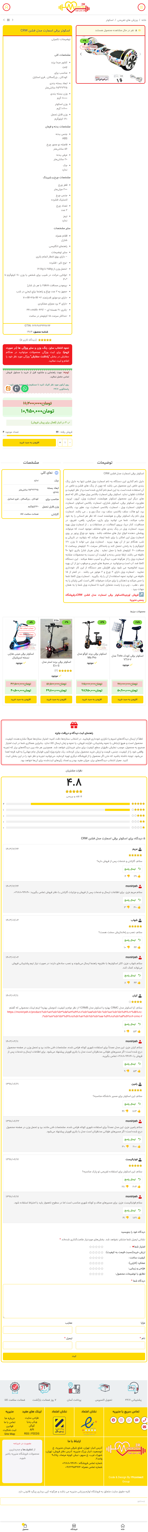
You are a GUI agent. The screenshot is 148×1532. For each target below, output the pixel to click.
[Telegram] (113, 1420)
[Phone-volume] (16, 388)
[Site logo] (74, 7)
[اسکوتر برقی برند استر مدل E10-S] (56, 639)
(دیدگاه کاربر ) (28, 340)
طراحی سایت (32, 1418)
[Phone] (144, 1420)
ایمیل (68, 1338)
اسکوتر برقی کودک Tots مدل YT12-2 (127, 658)
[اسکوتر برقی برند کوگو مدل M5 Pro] (92, 634)
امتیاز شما (138, 1247)
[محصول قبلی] (12, 20)
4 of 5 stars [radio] (93, 1246)
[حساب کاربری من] (6, 7)
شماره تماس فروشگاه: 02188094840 (82, 1463)
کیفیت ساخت (137, 1258)
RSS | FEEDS (31, 1434)
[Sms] (136, 1420)
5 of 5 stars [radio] (90, 1246)
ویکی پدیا (32, 1422)
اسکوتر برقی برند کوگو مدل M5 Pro (91, 656)
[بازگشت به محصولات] (8, 20)
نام (142, 1338)
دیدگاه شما (138, 1281)
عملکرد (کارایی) (137, 1263)
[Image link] (89, 1426)
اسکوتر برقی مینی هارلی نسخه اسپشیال (21, 656)
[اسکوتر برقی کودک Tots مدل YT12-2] (127, 635)
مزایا (143, 1323)
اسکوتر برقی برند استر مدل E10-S (56, 664)
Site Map (9, 1434)
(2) (56, 670)
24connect (137, 1477)
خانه (144, 20)
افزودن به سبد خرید (29, 442)
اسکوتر (109, 20)
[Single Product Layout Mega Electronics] (8, 388)
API (32, 1430)
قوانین (9, 1426)
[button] (140, 54)
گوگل (32, 1426)
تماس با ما (9, 1422)
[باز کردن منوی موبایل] (141, 7)
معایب (68, 1323)
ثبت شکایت (9, 1430)
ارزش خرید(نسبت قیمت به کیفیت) (125, 1252)
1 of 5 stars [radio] (102, 1246)
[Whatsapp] (25, 388)
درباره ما (10, 1418)
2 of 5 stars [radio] (99, 1246)
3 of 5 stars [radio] (96, 1246)
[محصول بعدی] (4, 20)
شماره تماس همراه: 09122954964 (83, 1467)
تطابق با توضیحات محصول (130, 1274)
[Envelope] (144, 1426)
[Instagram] (121, 1420)
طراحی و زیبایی (137, 1268)
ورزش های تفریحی (127, 20)
